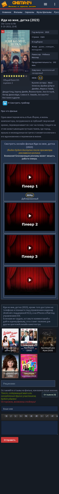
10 (26, 76)
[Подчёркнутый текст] (15, 416)
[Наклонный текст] (11, 416)
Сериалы (29, 12)
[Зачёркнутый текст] (20, 416)
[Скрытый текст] (52, 416)
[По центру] (31, 416)
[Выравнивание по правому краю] (36, 416)
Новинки (6, 12)
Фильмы (18, 12)
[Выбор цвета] (47, 416)
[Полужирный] (6, 416)
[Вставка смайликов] (41, 416)
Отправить (9, 439)
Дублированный (29, 197)
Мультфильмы (44, 12)
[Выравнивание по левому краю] (26, 416)
